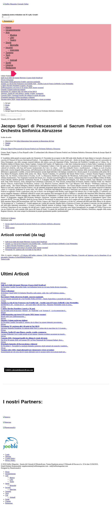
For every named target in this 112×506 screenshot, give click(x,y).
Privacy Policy (10, 460)
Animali (13, 60)
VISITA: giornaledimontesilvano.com (19, 370)
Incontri (9, 47)
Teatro (13, 40)
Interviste (14, 50)
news (7, 226)
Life (7, 57)
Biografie (14, 45)
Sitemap (8, 456)
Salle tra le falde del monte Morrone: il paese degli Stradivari (22, 78)
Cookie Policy (10, 458)
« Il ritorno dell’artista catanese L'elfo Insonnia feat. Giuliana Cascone (45, 255)
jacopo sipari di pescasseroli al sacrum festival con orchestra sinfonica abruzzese (32, 224)
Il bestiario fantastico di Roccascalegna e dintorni (18, 97)
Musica (13, 35)
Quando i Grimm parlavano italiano (13, 89)
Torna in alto (5, 259)
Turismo (9, 52)
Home (8, 27)
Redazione (11, 67)
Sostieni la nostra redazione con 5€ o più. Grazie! (20, 15)
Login (7, 454)
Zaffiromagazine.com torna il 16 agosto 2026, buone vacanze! (22, 88)
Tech (8, 55)
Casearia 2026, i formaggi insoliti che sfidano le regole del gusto (23, 95)
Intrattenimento (13, 30)
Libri (12, 37)
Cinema (9, 65)
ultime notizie (10, 228)
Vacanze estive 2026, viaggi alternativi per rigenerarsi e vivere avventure (26, 99)
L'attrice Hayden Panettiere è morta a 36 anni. (16, 86)
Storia (8, 42)
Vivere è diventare (7, 80)
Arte (8, 32)
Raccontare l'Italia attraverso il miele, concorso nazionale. (20, 82)
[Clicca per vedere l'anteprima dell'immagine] (30, 149)
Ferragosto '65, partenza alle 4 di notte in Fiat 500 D (19, 91)
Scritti (8, 62)
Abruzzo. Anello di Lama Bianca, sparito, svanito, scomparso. (22, 93)
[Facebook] (7, 10)
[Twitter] (10, 10)
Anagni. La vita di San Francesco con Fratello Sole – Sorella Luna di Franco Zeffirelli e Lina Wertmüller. (37, 84)
